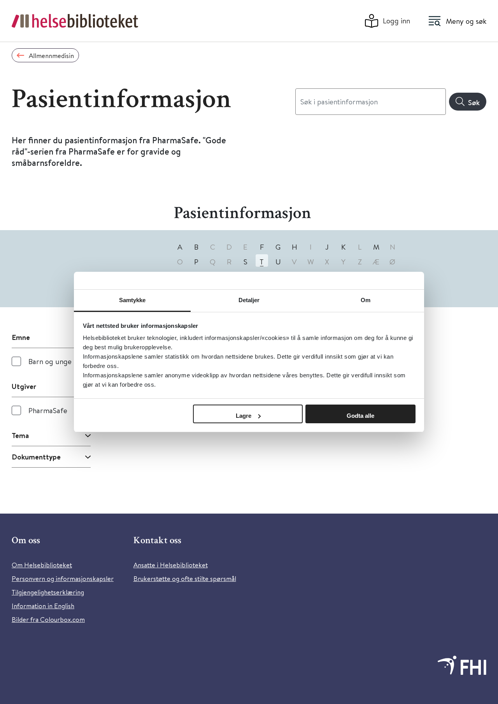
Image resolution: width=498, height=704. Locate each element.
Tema (20, 435)
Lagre (243, 415)
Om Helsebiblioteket (42, 564)
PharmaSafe (47, 410)
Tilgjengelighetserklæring (48, 592)
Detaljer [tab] (249, 300)
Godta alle (360, 415)
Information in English (43, 605)
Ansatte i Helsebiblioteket (170, 564)
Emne (21, 337)
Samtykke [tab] (132, 300)
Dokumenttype (36, 457)
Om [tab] (365, 300)
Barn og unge (50, 361)
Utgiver (24, 386)
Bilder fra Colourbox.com (48, 619)
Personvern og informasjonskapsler (63, 578)
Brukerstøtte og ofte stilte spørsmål (184, 578)
